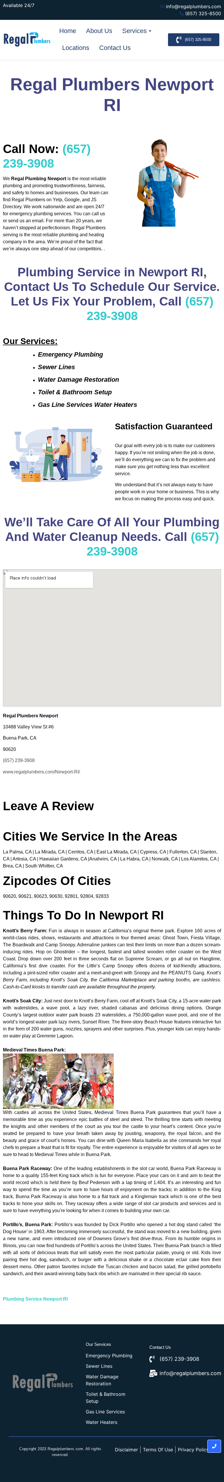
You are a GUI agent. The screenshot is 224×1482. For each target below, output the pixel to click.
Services (134, 30)
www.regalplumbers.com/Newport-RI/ (41, 771)
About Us (99, 30)
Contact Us (115, 47)
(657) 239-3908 (19, 760)
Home (67, 30)
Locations (75, 47)
